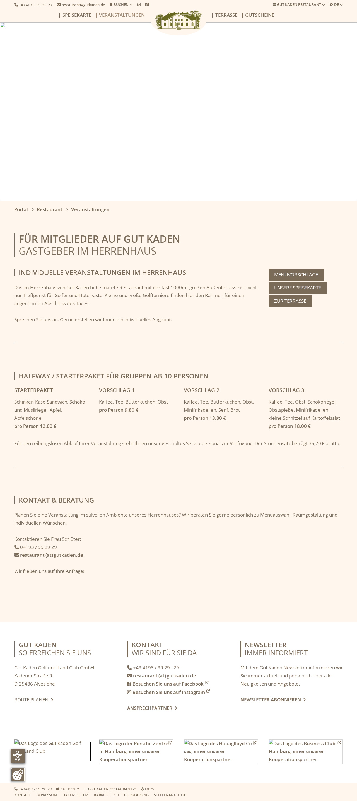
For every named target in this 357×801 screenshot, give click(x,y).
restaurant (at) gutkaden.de (48, 555)
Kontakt (22, 794)
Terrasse (226, 15)
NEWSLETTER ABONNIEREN (271, 699)
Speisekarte (76, 15)
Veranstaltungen (122, 15)
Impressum (46, 794)
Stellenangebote (170, 794)
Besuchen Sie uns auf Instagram (166, 692)
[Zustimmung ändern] (18, 774)
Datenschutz (75, 794)
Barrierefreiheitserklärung (121, 794)
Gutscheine (259, 15)
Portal (21, 209)
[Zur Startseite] (178, 20)
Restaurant (49, 209)
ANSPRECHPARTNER (152, 708)
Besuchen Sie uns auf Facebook (165, 684)
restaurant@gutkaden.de (81, 4)
